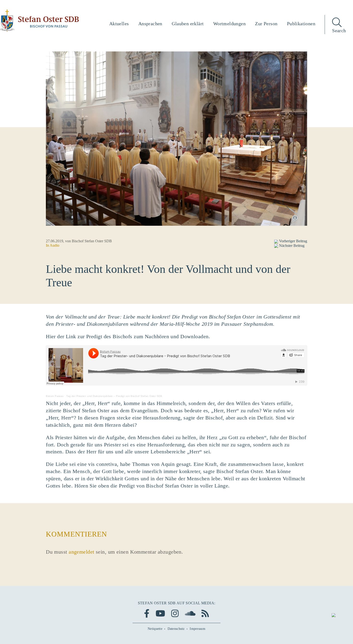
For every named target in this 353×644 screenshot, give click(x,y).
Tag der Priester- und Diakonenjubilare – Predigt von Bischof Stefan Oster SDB (114, 396)
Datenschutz (176, 629)
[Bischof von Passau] (39, 21)
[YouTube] (160, 613)
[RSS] (205, 613)
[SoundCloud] (190, 613)
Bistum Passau (55, 396)
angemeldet (81, 552)
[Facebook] (146, 613)
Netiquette (155, 629)
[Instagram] (175, 613)
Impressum (197, 629)
